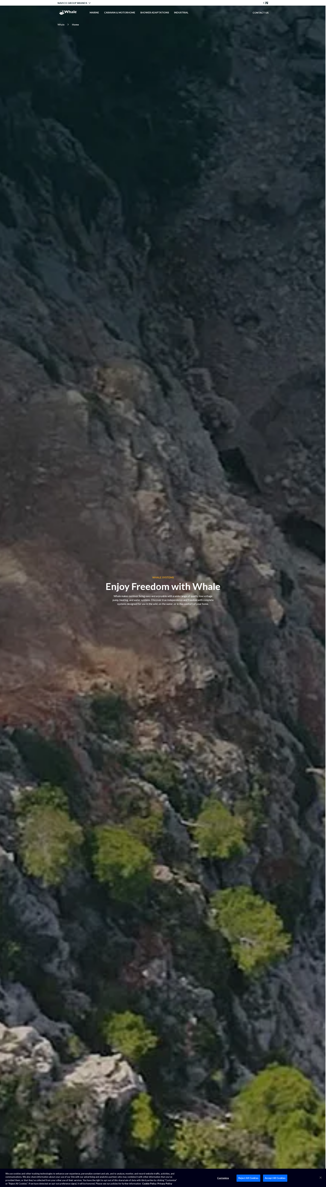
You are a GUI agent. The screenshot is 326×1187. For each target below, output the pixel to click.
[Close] (320, 1177)
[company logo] (68, 12)
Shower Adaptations (154, 12)
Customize (223, 1178)
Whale (61, 24)
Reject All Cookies (248, 1178)
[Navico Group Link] (265, 3)
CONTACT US (260, 12)
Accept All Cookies (275, 1178)
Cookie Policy (149, 1183)
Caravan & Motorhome (119, 12)
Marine (94, 12)
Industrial (181, 12)
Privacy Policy (164, 1183)
